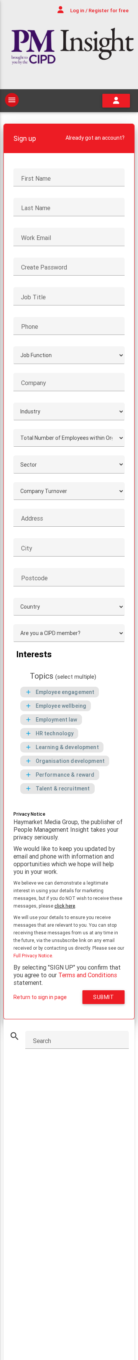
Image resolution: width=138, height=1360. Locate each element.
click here (64, 906)
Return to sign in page (40, 997)
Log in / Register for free (99, 10)
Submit (103, 997)
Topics (63, 676)
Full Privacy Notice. (33, 955)
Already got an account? (95, 137)
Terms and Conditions (87, 975)
